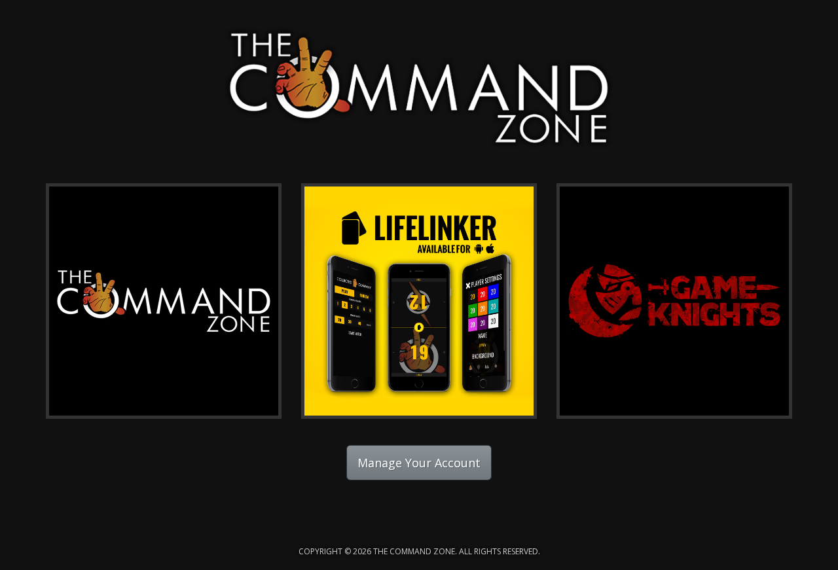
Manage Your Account (419, 463)
